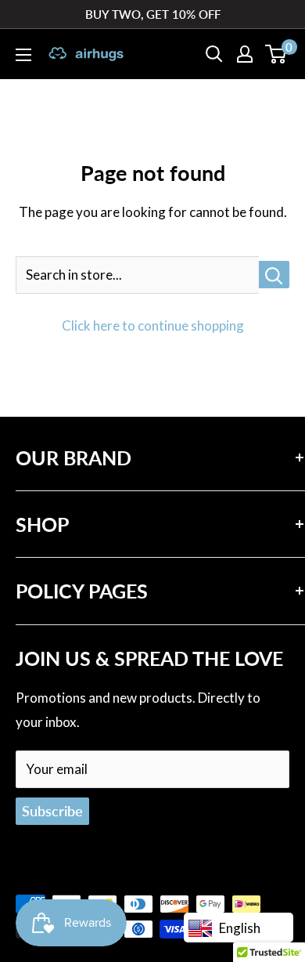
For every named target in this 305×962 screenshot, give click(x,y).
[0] (276, 54)
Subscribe (52, 810)
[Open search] (214, 54)
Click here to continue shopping (153, 325)
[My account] (245, 54)
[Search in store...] (274, 274)
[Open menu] (23, 55)
